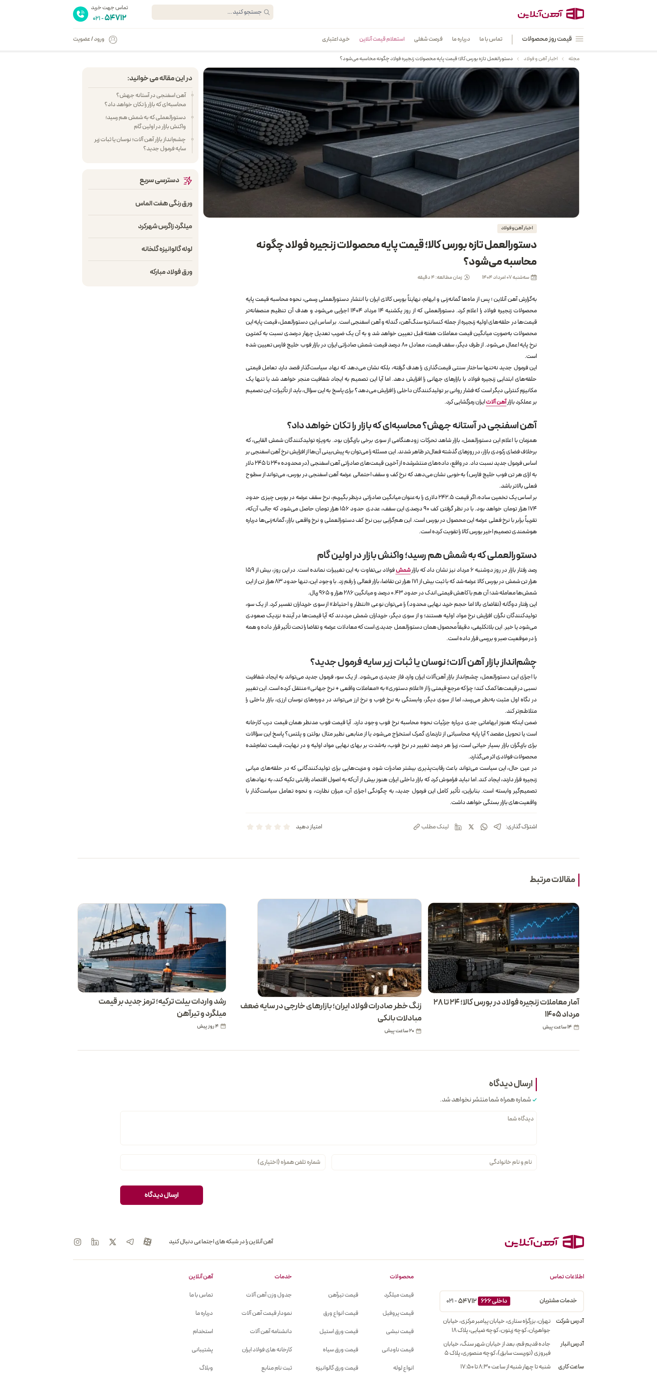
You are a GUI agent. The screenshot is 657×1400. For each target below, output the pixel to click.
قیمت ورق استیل (338, 1331)
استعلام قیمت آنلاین (382, 39)
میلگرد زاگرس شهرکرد (165, 226)
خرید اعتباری (336, 39)
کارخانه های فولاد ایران (267, 1349)
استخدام (203, 1331)
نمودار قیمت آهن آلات (266, 1313)
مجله (573, 59)
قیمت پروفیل (398, 1313)
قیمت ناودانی (398, 1349)
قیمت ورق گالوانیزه (337, 1368)
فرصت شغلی (428, 39)
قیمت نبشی (400, 1331)
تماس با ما (490, 39)
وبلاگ (206, 1368)
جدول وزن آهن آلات (269, 1295)
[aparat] (147, 1241)
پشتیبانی (202, 1349)
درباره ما (461, 39)
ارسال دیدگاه (161, 1195)
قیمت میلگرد (399, 1295)
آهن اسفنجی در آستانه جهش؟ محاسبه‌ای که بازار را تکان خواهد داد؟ (145, 100)
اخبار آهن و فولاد (540, 59)
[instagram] (77, 1241)
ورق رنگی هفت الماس (163, 204)
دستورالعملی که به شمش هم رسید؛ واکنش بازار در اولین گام (145, 122)
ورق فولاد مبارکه (171, 272)
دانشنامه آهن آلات (271, 1331)
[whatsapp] (484, 826)
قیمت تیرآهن (343, 1295)
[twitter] (471, 826)
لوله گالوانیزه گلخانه (166, 249)
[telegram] (497, 826)
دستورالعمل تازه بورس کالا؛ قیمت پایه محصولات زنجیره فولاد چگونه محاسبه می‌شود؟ (426, 59)
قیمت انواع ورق (340, 1313)
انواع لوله (403, 1368)
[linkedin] (458, 826)
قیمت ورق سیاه (340, 1349)
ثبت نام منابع (276, 1368)
